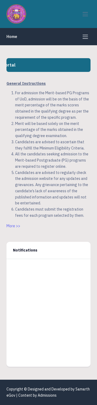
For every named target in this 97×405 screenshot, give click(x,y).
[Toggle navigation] (85, 14)
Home (11, 36)
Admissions (47, 395)
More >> (13, 226)
